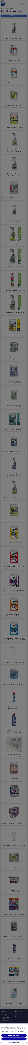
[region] (14, 1034)
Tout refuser (14, 1038)
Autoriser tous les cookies (14, 1035)
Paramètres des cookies (14, 1042)
